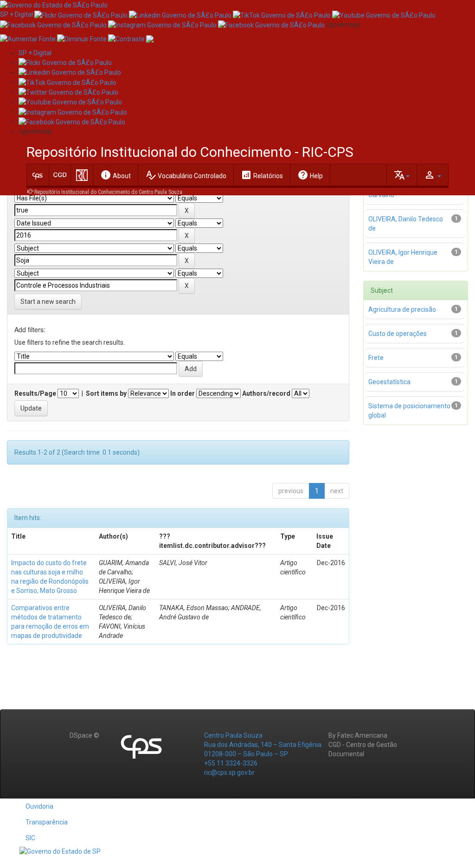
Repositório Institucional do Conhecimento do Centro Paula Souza (108, 192)
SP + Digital (16, 14)
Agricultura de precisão (402, 309)
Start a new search (48, 301)
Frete (376, 357)
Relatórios (262, 174)
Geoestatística (389, 382)
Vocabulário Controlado (185, 174)
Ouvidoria (39, 806)
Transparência (47, 822)
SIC (30, 838)
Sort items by (106, 393)
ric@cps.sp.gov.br (229, 772)
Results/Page (35, 393)
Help (310, 174)
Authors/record (266, 393)
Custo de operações (397, 333)
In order (182, 393)
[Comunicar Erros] (150, 38)
